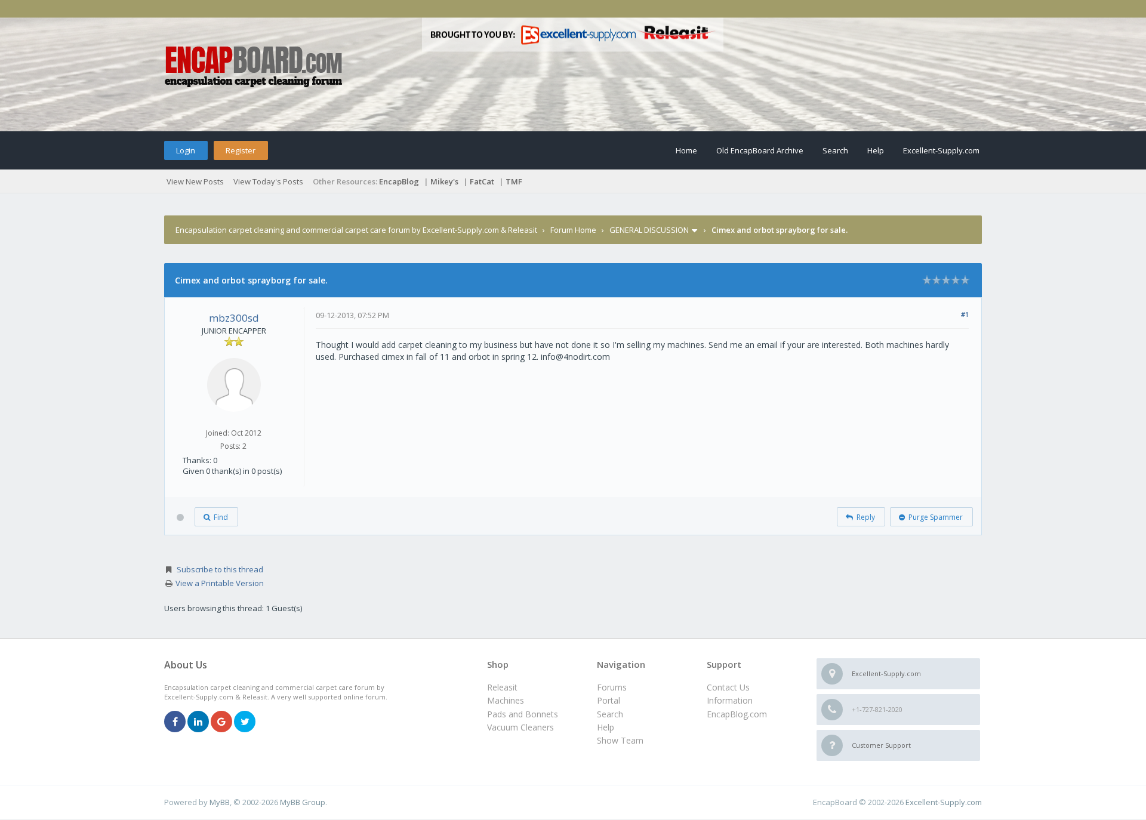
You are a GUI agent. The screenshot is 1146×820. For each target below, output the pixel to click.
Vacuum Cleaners (520, 727)
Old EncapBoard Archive (759, 150)
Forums (612, 687)
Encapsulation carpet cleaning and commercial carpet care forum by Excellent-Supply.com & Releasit (356, 229)
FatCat (482, 181)
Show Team (620, 740)
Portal (608, 700)
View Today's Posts (268, 181)
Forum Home (573, 229)
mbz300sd (234, 318)
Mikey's (444, 181)
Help (875, 150)
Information (730, 700)
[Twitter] (244, 722)
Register (240, 150)
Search (835, 150)
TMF (514, 181)
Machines (505, 700)
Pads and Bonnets (522, 714)
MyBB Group (302, 802)
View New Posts (195, 181)
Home (686, 150)
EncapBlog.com (737, 714)
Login (185, 150)
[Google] (221, 722)
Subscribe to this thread (220, 569)
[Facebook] (175, 722)
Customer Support (881, 745)
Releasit (502, 687)
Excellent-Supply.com (941, 150)
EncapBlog (399, 181)
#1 (965, 314)
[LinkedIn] (198, 722)
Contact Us (728, 687)
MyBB (220, 802)
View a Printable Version (219, 583)
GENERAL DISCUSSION (649, 229)
